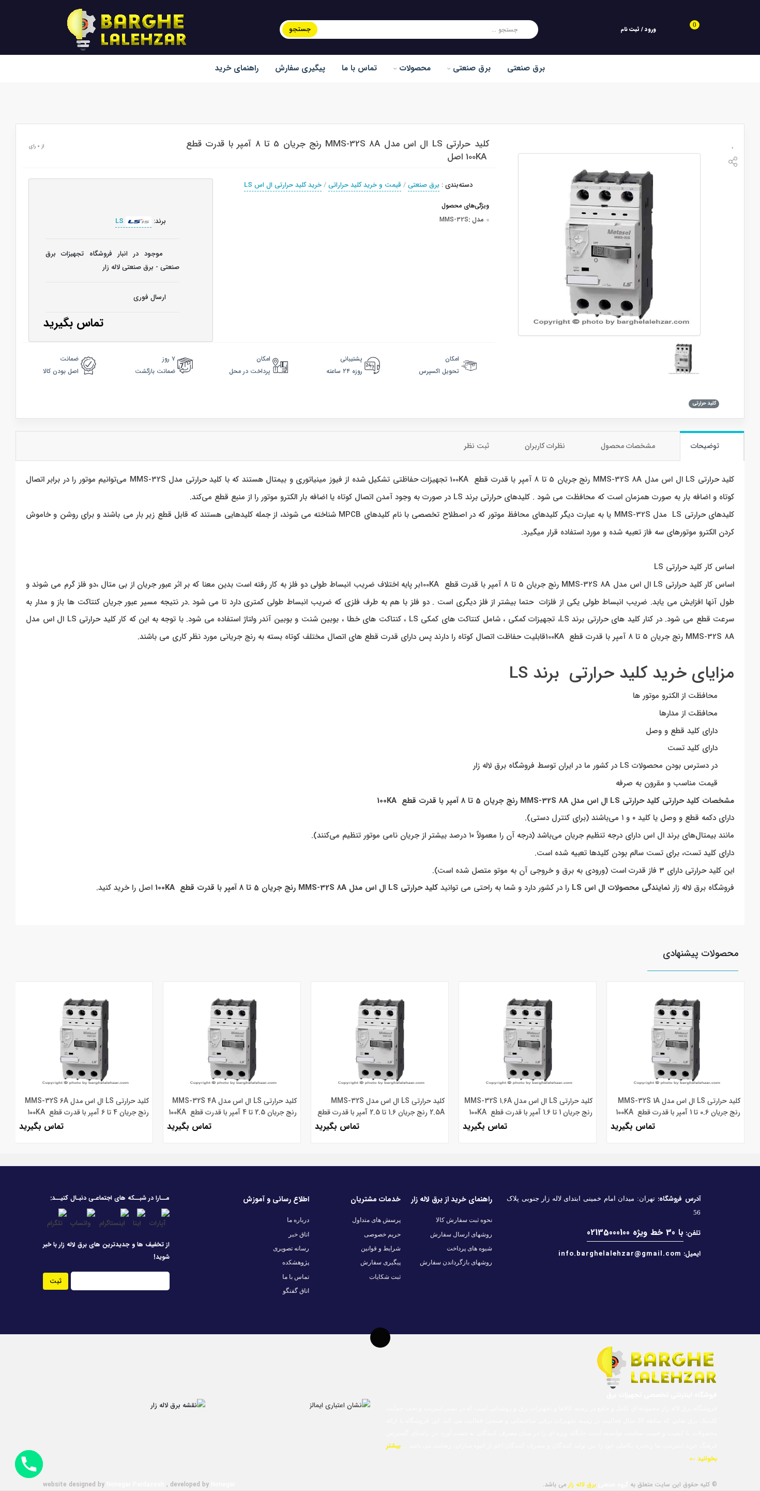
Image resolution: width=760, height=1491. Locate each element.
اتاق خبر (298, 1234)
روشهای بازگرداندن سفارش (456, 1262)
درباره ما (298, 1220)
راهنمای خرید (237, 68)
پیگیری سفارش (300, 68)
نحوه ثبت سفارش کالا (464, 1220)
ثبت (56, 1281)
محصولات (414, 68)
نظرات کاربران (546, 446)
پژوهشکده (295, 1262)
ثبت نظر (477, 446)
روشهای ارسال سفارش (461, 1234)
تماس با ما (359, 68)
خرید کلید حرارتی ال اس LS (283, 185)
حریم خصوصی (382, 1234)
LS (120, 221)
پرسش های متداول (376, 1220)
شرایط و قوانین (381, 1248)
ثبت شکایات (385, 1277)
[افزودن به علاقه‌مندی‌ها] (733, 144)
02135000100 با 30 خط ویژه (635, 1232)
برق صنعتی (470, 68)
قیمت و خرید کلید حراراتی (364, 185)
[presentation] (30, 1050)
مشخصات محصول (629, 446)
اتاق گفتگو (296, 1291)
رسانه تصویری (291, 1248)
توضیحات (706, 446)
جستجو (300, 29)
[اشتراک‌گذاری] (733, 164)
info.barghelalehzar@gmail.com (619, 1253)
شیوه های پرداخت (469, 1248)
